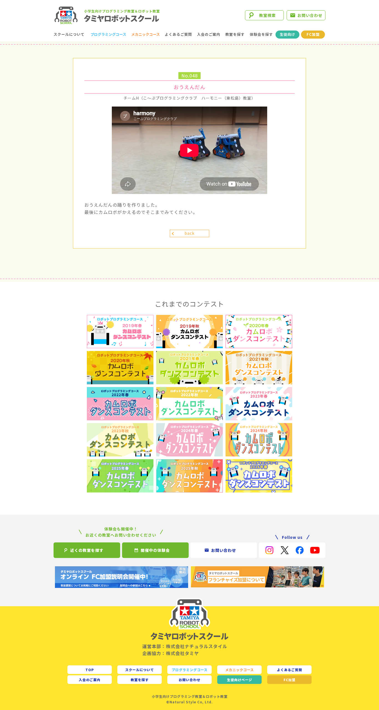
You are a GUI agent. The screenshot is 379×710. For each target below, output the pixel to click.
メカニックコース (145, 34)
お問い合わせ (309, 15)
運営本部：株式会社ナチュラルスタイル (184, 646)
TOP (89, 669)
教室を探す (235, 34)
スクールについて (69, 34)
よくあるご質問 (178, 34)
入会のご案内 (208, 34)
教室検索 (267, 15)
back (189, 233)
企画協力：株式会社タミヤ (170, 653)
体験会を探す (261, 34)
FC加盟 (313, 34)
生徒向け (287, 34)
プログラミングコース (108, 34)
